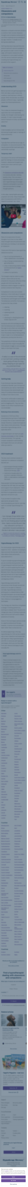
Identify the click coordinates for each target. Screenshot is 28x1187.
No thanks (13, 1180)
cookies (6, 1170)
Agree (13, 1177)
